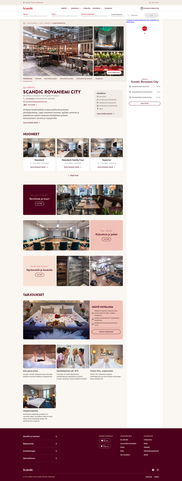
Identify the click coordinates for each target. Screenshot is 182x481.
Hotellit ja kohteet (32, 23)
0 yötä (53, 14)
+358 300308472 (30, 98)
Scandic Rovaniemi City (59, 23)
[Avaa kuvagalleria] (39, 147)
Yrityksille (86, 8)
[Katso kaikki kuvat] (58, 51)
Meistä (146, 455)
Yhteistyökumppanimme (151, 451)
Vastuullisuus (29, 458)
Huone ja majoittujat (87, 14)
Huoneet (38, 78)
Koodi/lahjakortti (116, 14)
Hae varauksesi (125, 455)
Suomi (41, 23)
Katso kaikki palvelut (104, 114)
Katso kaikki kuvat (114, 72)
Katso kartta (145, 103)
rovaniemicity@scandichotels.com (36, 101)
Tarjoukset (108, 8)
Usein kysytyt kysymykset (128, 443)
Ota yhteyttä (124, 439)
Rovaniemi (47, 23)
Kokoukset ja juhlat (66, 78)
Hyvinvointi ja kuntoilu (84, 78)
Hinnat (122, 447)
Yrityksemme (148, 439)
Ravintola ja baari (50, 78)
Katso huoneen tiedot (38, 167)
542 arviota (31, 105)
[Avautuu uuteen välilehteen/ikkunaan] (105, 442)
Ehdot (122, 451)
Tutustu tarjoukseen (106, 332)
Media (146, 443)
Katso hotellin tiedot (30, 123)
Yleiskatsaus (27, 78)
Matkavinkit (28, 444)
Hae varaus (155, 2)
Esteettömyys (29, 451)
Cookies (156, 477)
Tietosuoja (149, 477)
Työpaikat (147, 447)
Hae (151, 15)
